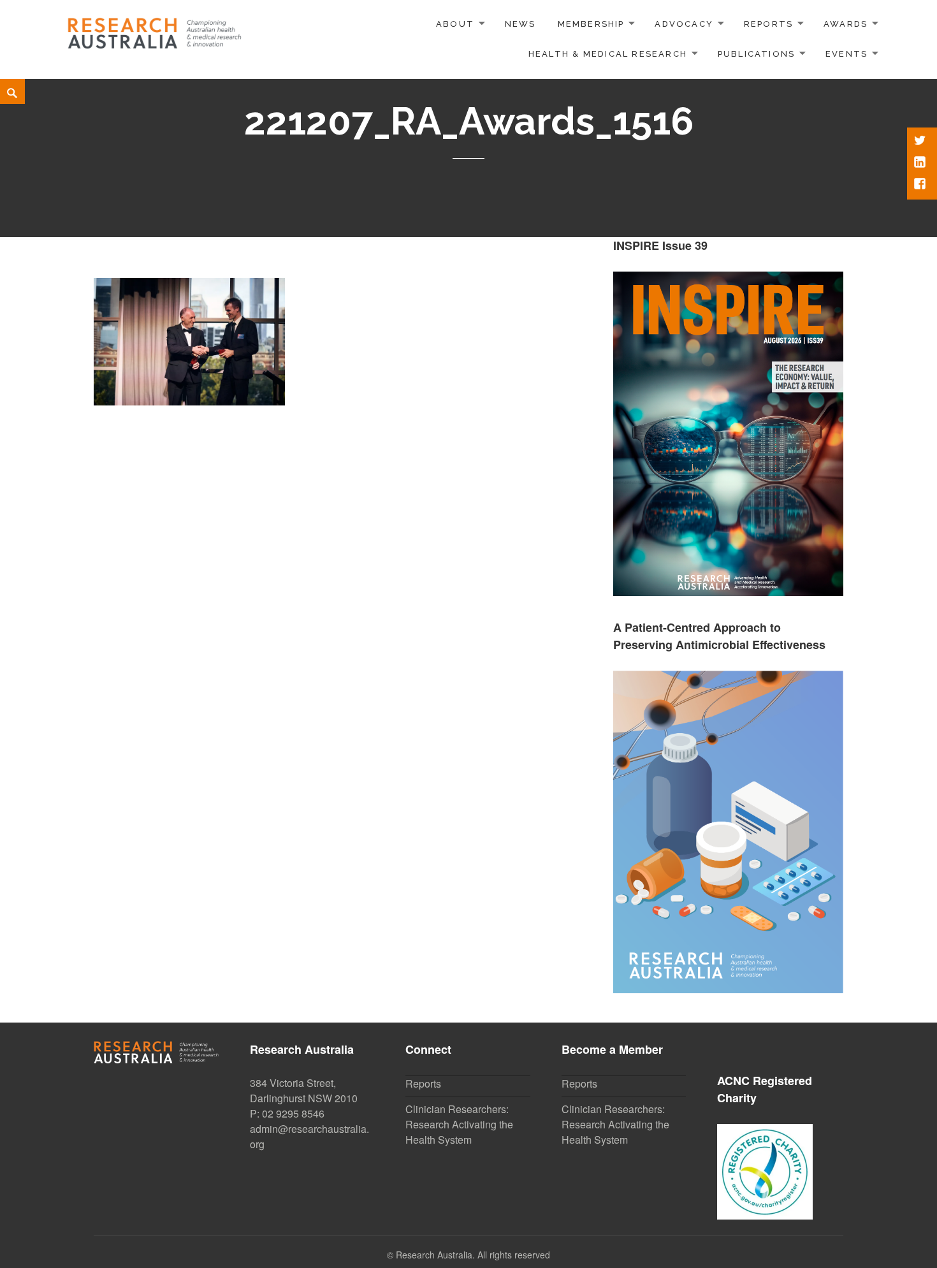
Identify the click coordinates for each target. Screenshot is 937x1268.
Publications (756, 54)
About (455, 24)
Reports (768, 24)
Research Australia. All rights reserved (473, 1254)
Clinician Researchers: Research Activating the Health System (459, 1124)
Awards (846, 24)
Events (846, 54)
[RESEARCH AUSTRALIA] (155, 29)
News (520, 24)
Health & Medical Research (607, 54)
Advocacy (684, 24)
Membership (591, 24)
